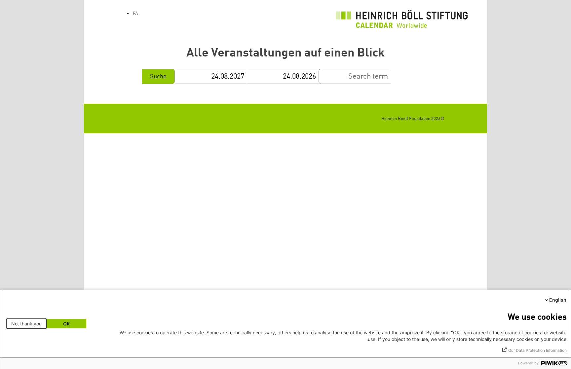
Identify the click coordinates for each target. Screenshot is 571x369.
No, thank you (26, 323)
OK (66, 323)
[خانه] (402, 21)
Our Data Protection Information (537, 350)
